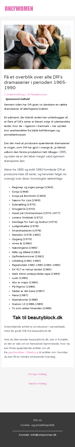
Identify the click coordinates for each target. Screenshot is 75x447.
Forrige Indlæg (37, 374)
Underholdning (15, 94)
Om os (37, 420)
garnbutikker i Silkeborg (23, 352)
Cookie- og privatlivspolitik (37, 425)
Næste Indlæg (37, 383)
